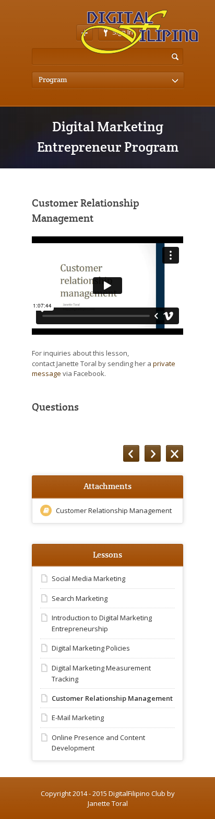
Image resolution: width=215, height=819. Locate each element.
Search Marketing (80, 598)
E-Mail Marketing (78, 717)
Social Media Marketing (88, 578)
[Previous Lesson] (131, 453)
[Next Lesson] (153, 453)
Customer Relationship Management (114, 510)
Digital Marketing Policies (91, 648)
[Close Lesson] (174, 453)
